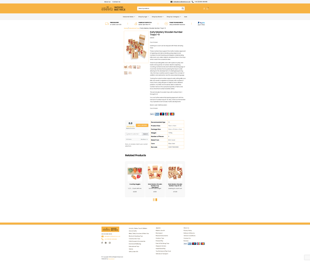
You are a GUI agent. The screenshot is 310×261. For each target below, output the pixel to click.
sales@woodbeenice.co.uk (181, 2)
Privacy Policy (188, 230)
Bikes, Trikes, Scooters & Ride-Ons (139, 233)
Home (126, 28)
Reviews (186, 241)
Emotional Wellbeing (135, 244)
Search (183, 8)
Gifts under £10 (133, 251)
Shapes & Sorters (161, 246)
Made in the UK (160, 230)
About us (107, 2)
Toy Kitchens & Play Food (163, 251)
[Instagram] (110, 243)
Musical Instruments (162, 235)
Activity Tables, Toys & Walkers (138, 228)
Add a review (142, 125)
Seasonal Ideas (128, 17)
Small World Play (160, 248)
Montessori (159, 233)
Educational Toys (134, 28)
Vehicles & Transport (162, 254)
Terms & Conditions (189, 235)
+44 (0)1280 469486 (200, 2)
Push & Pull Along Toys (162, 243)
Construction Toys (134, 238)
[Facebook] (102, 243)
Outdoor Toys (160, 238)
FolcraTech (111, 259)
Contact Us (116, 2)
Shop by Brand (157, 17)
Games (131, 249)
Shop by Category (173, 17)
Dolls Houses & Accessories (137, 241)
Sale (185, 17)
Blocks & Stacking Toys (136, 236)
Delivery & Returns (189, 233)
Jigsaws (158, 228)
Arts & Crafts (133, 231)
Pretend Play (159, 241)
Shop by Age (142, 17)
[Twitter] (106, 243)
